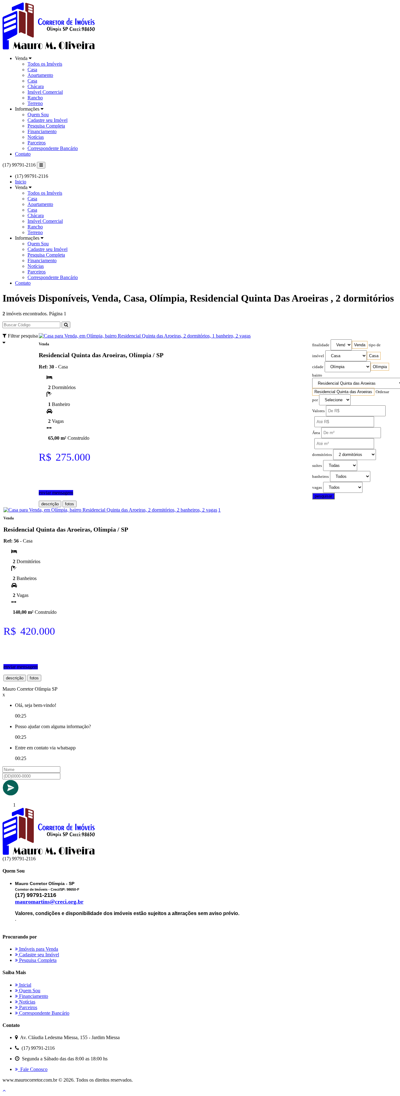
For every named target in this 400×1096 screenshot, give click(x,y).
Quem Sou (38, 114)
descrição (50, 504)
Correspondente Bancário (53, 148)
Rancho (35, 97)
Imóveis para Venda (38, 949)
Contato (23, 154)
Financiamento (42, 131)
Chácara (36, 86)
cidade (317, 367)
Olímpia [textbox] (380, 366)
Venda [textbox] (359, 345)
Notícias (36, 137)
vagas (317, 487)
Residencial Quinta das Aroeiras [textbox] (343, 391)
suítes (317, 465)
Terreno (35, 103)
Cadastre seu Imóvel (48, 120)
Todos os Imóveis (45, 64)
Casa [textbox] (373, 355)
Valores (318, 411)
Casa (32, 69)
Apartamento (40, 75)
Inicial (24, 985)
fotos (69, 504)
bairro (317, 375)
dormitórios (322, 455)
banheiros (320, 476)
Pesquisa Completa (46, 125)
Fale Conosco (33, 1069)
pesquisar (323, 496)
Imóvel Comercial (45, 92)
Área (316, 433)
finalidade (320, 345)
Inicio (20, 181)
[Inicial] (48, 47)
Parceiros (37, 142)
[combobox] (360, 345)
